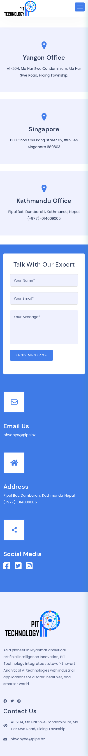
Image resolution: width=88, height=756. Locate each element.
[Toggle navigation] (80, 6)
